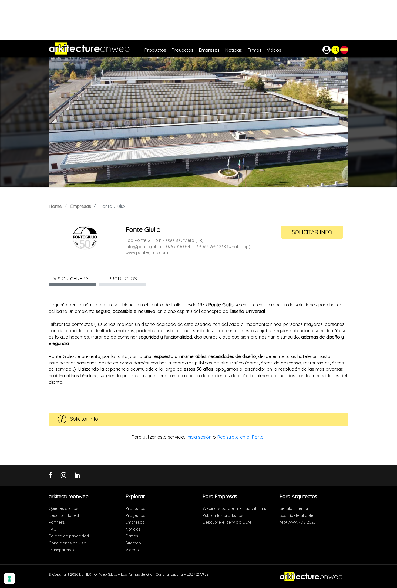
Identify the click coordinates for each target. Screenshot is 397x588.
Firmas (132, 535)
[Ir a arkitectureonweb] (96, 48)
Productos (135, 508)
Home (55, 206)
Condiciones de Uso (67, 543)
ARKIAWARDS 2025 (298, 522)
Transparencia (62, 549)
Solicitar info (312, 232)
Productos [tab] (122, 278)
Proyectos (135, 515)
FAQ (53, 529)
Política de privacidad (69, 535)
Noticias (133, 529)
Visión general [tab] (72, 278)
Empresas (80, 206)
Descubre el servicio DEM (227, 522)
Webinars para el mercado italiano (235, 508)
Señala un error (294, 508)
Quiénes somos (63, 508)
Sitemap (133, 543)
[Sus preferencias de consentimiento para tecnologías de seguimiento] (9, 578)
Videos (132, 549)
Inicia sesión (198, 437)
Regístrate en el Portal (241, 437)
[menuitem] (157, 48)
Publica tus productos (223, 515)
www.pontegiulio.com (147, 252)
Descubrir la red (64, 515)
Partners (57, 522)
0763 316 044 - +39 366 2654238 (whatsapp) (208, 246)
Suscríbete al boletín (299, 515)
